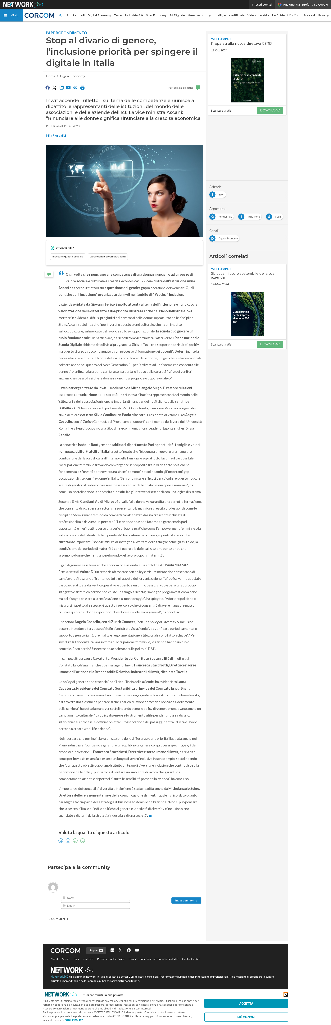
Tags (76, 959)
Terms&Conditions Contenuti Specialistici (153, 959)
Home (50, 76)
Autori (66, 959)
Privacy (323, 15)
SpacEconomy (156, 15)
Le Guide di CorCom (286, 15)
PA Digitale (177, 15)
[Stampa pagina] (82, 87)
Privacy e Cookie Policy (111, 959)
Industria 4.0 (134, 15)
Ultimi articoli (75, 15)
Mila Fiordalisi (56, 135)
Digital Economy (99, 15)
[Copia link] (75, 87)
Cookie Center (191, 959)
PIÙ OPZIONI (246, 1017)
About (54, 959)
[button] (11, 15)
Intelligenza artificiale (229, 15)
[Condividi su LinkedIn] (61, 87)
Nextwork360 (60, 976)
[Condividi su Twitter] (54, 87)
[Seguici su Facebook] (128, 950)
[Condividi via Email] (68, 87)
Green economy (199, 15)
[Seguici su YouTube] (137, 950)
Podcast (309, 15)
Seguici (94, 950)
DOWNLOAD (270, 110)
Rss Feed (88, 959)
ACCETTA (246, 1003)
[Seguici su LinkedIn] (112, 950)
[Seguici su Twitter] (120, 950)
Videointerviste (258, 15)
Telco (118, 15)
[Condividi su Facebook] (47, 87)
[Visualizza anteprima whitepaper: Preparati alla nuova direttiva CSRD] (247, 80)
